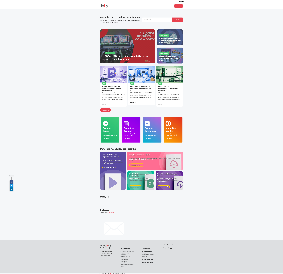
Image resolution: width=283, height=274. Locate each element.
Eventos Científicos (129, 6)
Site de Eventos (124, 263)
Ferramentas (123, 254)
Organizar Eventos (164, 35)
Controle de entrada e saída (127, 251)
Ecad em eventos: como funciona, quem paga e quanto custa (170, 58)
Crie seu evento (178, 6)
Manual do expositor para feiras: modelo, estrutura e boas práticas (111, 88)
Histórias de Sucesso (167, 6)
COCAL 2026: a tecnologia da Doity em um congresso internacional (127, 58)
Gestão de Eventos (125, 256)
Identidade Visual (124, 258)
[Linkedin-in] (165, 248)
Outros (122, 266)
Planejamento (124, 259)
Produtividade (123, 261)
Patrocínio (144, 256)
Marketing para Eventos (148, 254)
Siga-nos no (106, 200)
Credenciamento (124, 253)
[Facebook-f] (163, 248)
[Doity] (103, 6)
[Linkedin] (179, 1)
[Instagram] (181, 1)
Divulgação (144, 253)
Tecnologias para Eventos (127, 264)
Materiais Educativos (157, 6)
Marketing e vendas (147, 251)
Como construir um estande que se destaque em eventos (140, 87)
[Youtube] (183, 1)
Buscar (177, 19)
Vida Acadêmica (137, 6)
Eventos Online (110, 6)
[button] (105, 110)
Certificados (123, 249)
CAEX (104, 83)
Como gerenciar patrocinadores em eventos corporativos (168, 88)
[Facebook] (177, 1)
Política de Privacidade (169, 244)
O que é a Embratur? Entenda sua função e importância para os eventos (170, 40)
